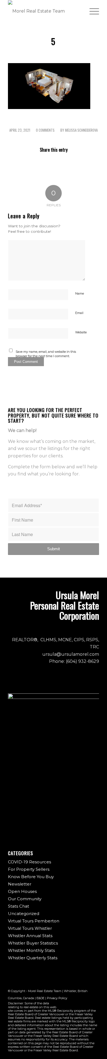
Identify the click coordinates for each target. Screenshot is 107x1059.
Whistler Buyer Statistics (33, 943)
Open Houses (22, 891)
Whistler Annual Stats (30, 935)
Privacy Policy (57, 998)
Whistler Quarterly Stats (32, 957)
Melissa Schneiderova (81, 130)
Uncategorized (23, 913)
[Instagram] (78, 1004)
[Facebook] (70, 1004)
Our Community (24, 898)
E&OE (40, 998)
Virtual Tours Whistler (30, 928)
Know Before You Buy (31, 876)
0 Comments (45, 130)
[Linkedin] (95, 1004)
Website (81, 332)
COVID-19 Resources (29, 861)
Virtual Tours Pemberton (33, 920)
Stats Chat (18, 906)
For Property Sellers (28, 869)
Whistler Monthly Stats (31, 950)
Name (79, 293)
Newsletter (19, 884)
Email (79, 313)
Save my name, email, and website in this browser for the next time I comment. (46, 354)
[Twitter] (87, 1004)
